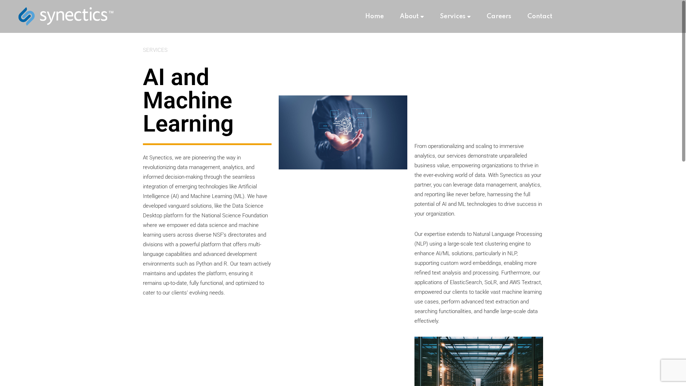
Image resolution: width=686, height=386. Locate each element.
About (409, 16)
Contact (539, 16)
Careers (499, 16)
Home (374, 16)
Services (453, 16)
